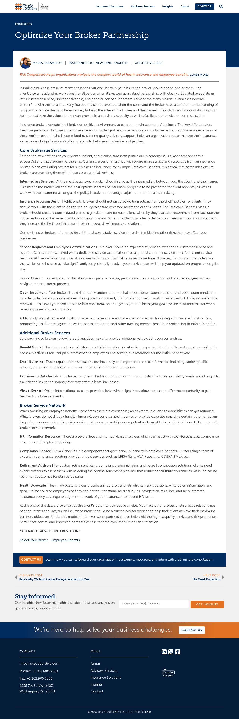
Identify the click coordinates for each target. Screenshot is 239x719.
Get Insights (207, 604)
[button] (221, 7)
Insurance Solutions (109, 6)
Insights (167, 6)
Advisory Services (143, 6)
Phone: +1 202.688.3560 (39, 671)
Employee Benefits (65, 540)
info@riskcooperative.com (39, 663)
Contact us (31, 559)
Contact (204, 6)
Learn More (199, 74)
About (185, 6)
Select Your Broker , (34, 540)
